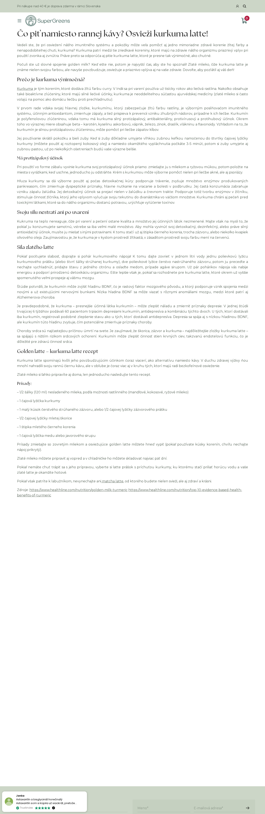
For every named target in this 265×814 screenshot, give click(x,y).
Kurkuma (25, 89)
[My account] (237, 6)
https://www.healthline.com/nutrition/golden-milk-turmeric (78, 490)
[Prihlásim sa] (247, 808)
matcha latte (112, 481)
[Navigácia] (19, 20)
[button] (86, 791)
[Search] (244, 6)
